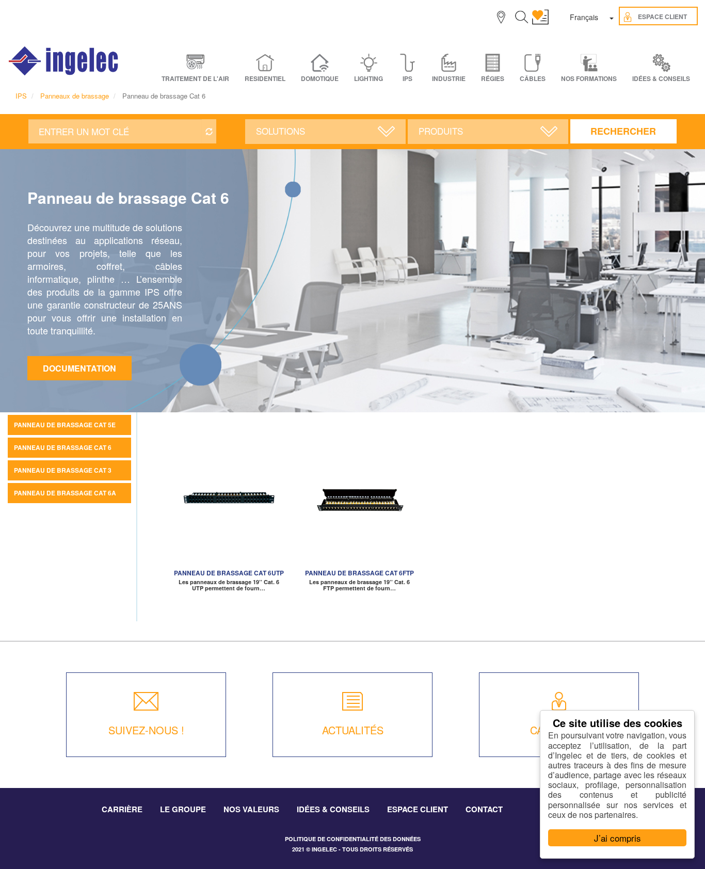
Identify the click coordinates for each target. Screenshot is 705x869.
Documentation (79, 368)
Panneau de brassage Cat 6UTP (229, 572)
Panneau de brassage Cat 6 (62, 447)
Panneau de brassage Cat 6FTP (359, 572)
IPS (21, 96)
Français (584, 17)
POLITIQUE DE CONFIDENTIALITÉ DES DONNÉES (353, 839)
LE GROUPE (183, 809)
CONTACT (484, 809)
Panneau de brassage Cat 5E (65, 424)
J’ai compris (617, 837)
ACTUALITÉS (352, 729)
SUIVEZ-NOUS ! (146, 729)
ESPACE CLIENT (417, 809)
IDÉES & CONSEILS (661, 78)
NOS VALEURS (251, 809)
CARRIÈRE (122, 809)
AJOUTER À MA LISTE (228, 497)
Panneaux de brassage (74, 96)
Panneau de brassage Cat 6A (65, 492)
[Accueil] (64, 61)
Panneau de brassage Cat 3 (62, 470)
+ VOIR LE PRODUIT (229, 513)
